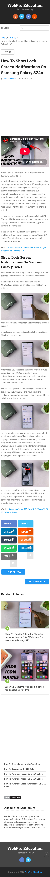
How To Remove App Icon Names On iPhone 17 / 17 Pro (24, 688)
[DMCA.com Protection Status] (12, 800)
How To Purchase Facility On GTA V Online (23, 774)
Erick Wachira (10, 79)
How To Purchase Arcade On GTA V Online (23, 779)
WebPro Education (25, 5)
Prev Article (14, 572)
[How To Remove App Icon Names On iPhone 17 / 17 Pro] (25, 665)
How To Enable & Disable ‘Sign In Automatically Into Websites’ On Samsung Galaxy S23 (24, 637)
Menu (6, 28)
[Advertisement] (25, 109)
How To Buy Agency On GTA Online (20, 769)
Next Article (36, 581)
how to (8, 52)
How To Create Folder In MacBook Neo (22, 764)
